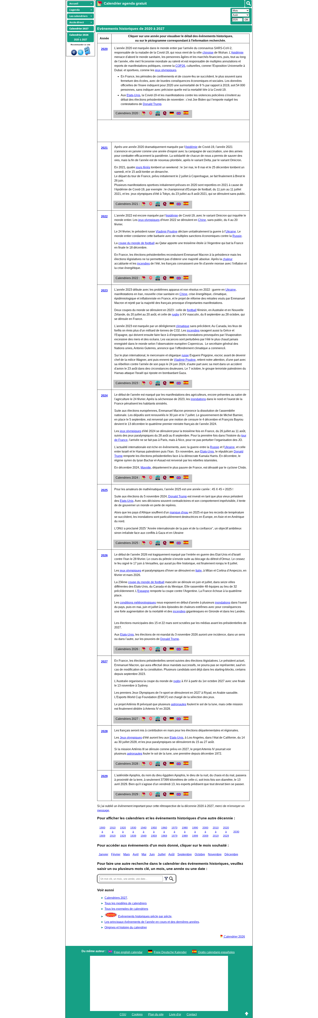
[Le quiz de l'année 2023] (164, 384)
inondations (198, 399)
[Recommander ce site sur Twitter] (81, 54)
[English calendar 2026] (178, 650)
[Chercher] (171, 878)
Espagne (143, 591)
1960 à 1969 (164, 831)
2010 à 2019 (216, 831)
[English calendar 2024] (178, 478)
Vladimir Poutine (166, 231)
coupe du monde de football (136, 243)
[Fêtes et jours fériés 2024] (151, 478)
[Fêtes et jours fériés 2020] (151, 114)
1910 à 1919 (113, 831)
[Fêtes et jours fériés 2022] (151, 279)
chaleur (227, 259)
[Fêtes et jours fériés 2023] (151, 384)
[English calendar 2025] (178, 544)
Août (171, 854)
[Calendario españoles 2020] (185, 113)
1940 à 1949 (143, 831)
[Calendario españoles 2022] (185, 278)
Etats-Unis (133, 95)
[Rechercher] (248, 3)
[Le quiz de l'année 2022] (164, 279)
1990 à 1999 (195, 831)
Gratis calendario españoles (216, 952)
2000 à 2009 (205, 831)
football (192, 310)
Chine (202, 219)
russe (185, 355)
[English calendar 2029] (178, 795)
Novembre (215, 854)
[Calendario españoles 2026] (185, 649)
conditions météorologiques (138, 602)
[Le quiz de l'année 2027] (164, 720)
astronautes (178, 704)
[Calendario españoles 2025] (185, 543)
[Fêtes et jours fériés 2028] (151, 765)
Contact (192, 1014)
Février (115, 854)
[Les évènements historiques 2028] (158, 765)
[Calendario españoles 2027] (185, 719)
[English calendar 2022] (178, 279)
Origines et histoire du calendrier (126, 927)
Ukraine (231, 231)
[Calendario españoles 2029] (185, 794)
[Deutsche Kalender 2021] (171, 205)
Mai (144, 854)
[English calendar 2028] (178, 765)
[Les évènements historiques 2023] (158, 384)
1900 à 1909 (102, 831)
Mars (126, 854)
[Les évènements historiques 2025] (158, 544)
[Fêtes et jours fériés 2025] (151, 544)
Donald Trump (152, 104)
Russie (237, 235)
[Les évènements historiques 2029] (158, 795)
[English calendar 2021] (178, 205)
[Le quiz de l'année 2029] (164, 795)
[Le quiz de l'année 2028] (164, 765)
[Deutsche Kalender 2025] (171, 544)
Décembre (231, 854)
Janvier (103, 854)
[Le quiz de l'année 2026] (164, 650)
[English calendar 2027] (178, 720)
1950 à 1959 (154, 831)
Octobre (200, 854)
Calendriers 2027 (116, 897)
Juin (152, 854)
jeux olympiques (165, 70)
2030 (236, 831)
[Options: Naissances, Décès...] (166, 878)
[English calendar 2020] (178, 114)
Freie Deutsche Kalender (170, 952)
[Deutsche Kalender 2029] (171, 795)
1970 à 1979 (174, 831)
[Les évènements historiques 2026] (158, 650)
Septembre (184, 854)
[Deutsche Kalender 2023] (171, 384)
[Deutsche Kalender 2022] (171, 279)
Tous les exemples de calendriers (126, 908)
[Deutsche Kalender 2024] (171, 478)
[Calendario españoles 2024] (185, 477)
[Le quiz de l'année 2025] (164, 544)
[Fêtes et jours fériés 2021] (151, 205)
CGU (123, 1014)
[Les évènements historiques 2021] (158, 205)
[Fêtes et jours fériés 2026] (151, 650)
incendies (143, 263)
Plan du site (156, 1014)
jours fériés (143, 167)
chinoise (207, 52)
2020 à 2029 (226, 831)
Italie (198, 570)
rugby (175, 314)
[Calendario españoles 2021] (185, 204)
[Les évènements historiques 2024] (158, 478)
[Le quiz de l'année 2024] (164, 478)
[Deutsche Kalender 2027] (171, 720)
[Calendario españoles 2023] (185, 383)
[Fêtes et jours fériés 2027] (151, 720)
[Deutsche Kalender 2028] (171, 765)
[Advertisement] (162, 16)
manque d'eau (179, 512)
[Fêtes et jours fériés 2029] (151, 795)
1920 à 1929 (123, 831)
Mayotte (146, 467)
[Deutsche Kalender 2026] (171, 650)
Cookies (137, 1014)
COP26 (180, 65)
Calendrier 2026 (234, 936)
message (103, 810)
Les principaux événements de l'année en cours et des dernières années (152, 921)
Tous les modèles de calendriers (126, 903)
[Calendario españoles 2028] (185, 763)
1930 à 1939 (133, 831)
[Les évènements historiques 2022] (158, 279)
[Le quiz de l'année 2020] (164, 114)
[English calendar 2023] (178, 384)
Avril (136, 854)
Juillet (161, 854)
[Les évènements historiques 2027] (158, 720)
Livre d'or (175, 1014)
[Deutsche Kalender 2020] (171, 114)
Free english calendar (128, 952)
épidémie (237, 52)
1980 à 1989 (185, 831)
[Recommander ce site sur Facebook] (74, 54)
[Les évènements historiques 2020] (158, 114)
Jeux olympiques (131, 737)
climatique (182, 326)
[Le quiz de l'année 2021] (164, 205)
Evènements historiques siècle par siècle (145, 916)
